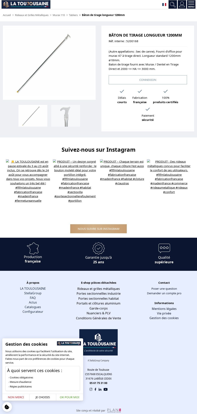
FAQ (33, 298)
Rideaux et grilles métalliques (98, 289)
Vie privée (164, 313)
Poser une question (164, 288)
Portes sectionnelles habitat (98, 298)
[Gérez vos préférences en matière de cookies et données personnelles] (7, 407)
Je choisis (43, 397)
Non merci (16, 397)
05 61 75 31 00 (98, 383)
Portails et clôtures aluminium (98, 303)
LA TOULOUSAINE (33, 288)
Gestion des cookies (164, 318)
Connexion (147, 80)
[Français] (164, 4)
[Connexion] (182, 4)
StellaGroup (33, 293)
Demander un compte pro (164, 293)
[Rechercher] (173, 4)
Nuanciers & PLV (99, 313)
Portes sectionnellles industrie (99, 293)
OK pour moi (69, 397)
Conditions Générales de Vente (98, 318)
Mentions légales (164, 309)
